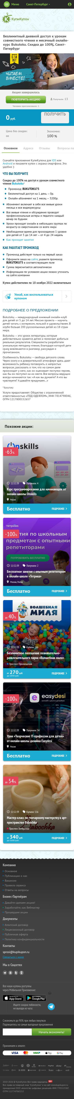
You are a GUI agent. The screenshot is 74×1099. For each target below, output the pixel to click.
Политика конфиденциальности (24, 939)
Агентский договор (16, 925)
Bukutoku (18, 183)
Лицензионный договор (20, 929)
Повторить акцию (25, 99)
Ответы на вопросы (17, 890)
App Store (13, 998)
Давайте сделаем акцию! (20, 902)
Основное (11, 148)
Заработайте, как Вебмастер (22, 907)
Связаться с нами (13, 957)
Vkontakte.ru (10, 973)
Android (8, 163)
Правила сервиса (15, 885)
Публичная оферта (16, 934)
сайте (34, 259)
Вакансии (10, 880)
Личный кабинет (69, 4)
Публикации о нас (16, 876)
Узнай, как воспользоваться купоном (33, 296)
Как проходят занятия (20, 239)
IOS (54, 160)
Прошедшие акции (16, 912)
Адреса (28, 148)
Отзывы (44, 148)
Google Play (35, 998)
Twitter (16, 973)
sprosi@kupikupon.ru (16, 952)
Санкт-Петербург (37, 4)
